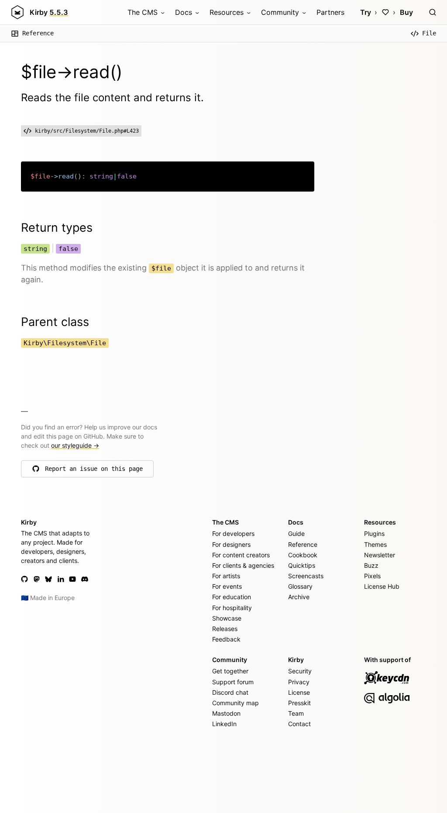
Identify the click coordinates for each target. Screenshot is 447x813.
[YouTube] (72, 579)
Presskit (299, 703)
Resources (227, 12)
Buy (406, 12)
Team (296, 713)
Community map (235, 703)
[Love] (385, 12)
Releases (224, 628)
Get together (230, 671)
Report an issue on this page (94, 471)
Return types (57, 227)
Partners (330, 12)
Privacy (298, 682)
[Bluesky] (48, 579)
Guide (296, 533)
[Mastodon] (37, 579)
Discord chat (230, 692)
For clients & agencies (243, 565)
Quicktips (301, 565)
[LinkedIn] (61, 579)
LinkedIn (224, 723)
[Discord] (85, 579)
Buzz (371, 565)
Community (280, 12)
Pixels (372, 576)
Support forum (233, 682)
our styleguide (75, 445)
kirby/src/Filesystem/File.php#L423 (87, 131)
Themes (375, 544)
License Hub (381, 586)
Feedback (226, 639)
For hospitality (232, 607)
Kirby (49, 12)
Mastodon (226, 713)
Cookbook (302, 555)
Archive (298, 596)
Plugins (374, 533)
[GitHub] (24, 579)
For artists (226, 576)
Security (300, 671)
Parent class (55, 322)
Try (365, 12)
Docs (183, 12)
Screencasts (305, 576)
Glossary (300, 586)
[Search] (432, 12)
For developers (233, 533)
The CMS (142, 12)
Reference (38, 33)
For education (231, 596)
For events (227, 586)
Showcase (226, 618)
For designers (231, 544)
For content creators (241, 555)
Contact (299, 723)
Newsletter (379, 555)
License (299, 692)
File (429, 33)
